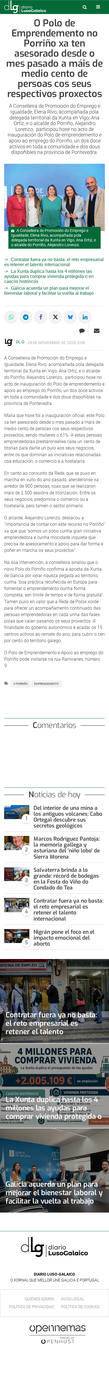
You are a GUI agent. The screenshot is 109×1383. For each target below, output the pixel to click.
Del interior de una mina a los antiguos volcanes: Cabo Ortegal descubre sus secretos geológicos (68, 817)
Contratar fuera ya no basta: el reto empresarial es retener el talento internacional (54, 262)
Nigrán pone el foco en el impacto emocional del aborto (64, 937)
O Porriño (20, 683)
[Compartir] (11, 317)
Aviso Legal (72, 1299)
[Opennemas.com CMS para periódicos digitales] (58, 1334)
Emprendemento (46, 683)
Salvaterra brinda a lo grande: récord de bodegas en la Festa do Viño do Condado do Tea (66, 878)
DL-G (20, 342)
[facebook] (50, 1266)
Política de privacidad (31, 1306)
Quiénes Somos (39, 1299)
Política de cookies (80, 1306)
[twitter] (58, 1266)
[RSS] (67, 1266)
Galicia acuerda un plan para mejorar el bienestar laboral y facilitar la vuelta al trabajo (49, 291)
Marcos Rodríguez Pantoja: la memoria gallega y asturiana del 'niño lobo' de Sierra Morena (67, 847)
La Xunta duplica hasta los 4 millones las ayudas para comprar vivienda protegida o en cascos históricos (49, 276)
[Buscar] (84, 7)
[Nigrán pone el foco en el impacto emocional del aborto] (16, 936)
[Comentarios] (81, 330)
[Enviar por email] (96, 330)
